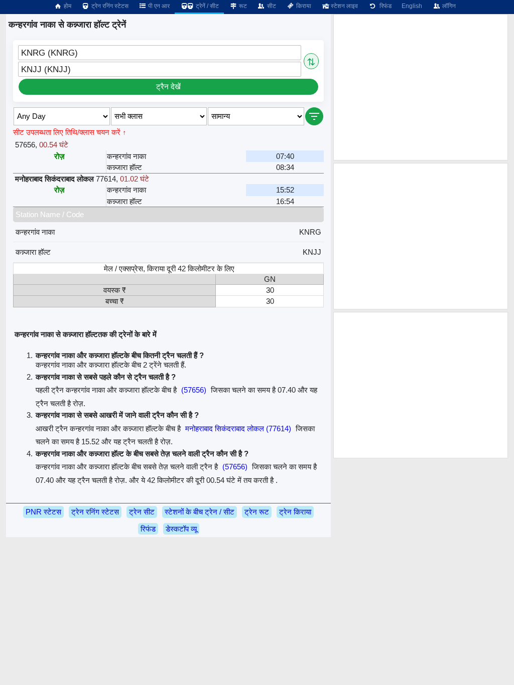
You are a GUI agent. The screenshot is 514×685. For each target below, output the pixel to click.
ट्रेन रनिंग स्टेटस (109, 6)
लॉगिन (448, 6)
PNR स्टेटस (43, 511)
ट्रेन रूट (256, 511)
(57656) (193, 390)
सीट (271, 6)
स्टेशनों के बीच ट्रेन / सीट (199, 511)
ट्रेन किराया (295, 511)
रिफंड (384, 6)
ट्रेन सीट (142, 511)
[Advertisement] (420, 87)
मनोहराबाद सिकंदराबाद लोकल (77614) (238, 428)
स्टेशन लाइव (343, 6)
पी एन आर (158, 6)
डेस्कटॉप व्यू (181, 529)
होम (66, 6)
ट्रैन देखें (168, 86)
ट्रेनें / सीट (206, 6)
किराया (303, 6)
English (412, 6)
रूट (242, 6)
